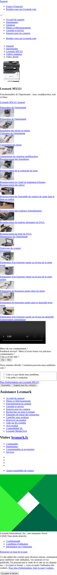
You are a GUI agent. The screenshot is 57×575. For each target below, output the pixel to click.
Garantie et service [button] (15, 30)
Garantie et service (15, 406)
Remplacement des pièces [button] (12, 185)
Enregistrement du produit (18, 403)
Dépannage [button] (5, 251)
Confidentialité (13, 541)
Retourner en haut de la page (14, 552)
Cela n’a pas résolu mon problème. (22, 374)
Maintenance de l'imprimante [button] (14, 236)
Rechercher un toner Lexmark (20, 412)
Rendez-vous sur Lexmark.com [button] (21, 9)
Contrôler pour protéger (17, 417)
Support (10, 46)
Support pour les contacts (24, 385)
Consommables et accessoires (20, 449)
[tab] (28, 107)
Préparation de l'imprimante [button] (13, 107)
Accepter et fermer (9, 573)
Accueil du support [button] (15, 19)
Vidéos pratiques (14, 54)
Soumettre (5, 385)
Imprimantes (12, 48)
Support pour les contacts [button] (18, 33)
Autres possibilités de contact (20, 470)
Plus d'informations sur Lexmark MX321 (19, 382)
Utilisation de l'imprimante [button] (12, 133)
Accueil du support (15, 398)
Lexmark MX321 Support (12, 102)
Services (10, 452)
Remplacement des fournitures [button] (14, 159)
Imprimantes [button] (12, 22)
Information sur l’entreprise (19, 546)
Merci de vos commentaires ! (14, 348)
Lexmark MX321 (14, 51)
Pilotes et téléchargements (18, 401)
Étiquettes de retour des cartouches (22, 414)
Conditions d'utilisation (17, 544)
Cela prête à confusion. (17, 377)
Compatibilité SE (14, 428)
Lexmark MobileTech (16, 431)
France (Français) (14, 6)
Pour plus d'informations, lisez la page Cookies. (31, 568)
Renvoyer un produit (16, 420)
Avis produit (12, 425)
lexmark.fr (19, 437)
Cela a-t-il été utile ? (9, 356)
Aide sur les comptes (16, 423)
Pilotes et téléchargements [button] (18, 27)
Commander (12, 444)
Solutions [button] (10, 25)
